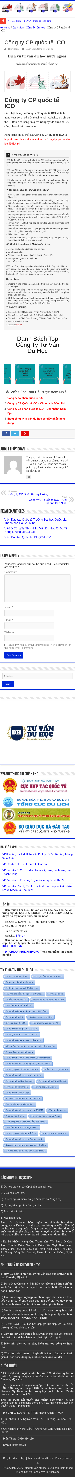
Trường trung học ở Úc (17, 976)
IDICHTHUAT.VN (12, 946)
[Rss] (37, 1463)
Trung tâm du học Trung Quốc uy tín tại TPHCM (28, 1063)
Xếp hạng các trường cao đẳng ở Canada (26, 1122)
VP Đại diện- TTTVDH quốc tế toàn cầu (29, 20)
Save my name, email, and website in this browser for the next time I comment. (37, 646)
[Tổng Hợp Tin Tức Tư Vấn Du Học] (37, 7)
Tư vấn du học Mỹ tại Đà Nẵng (46, 1116)
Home (6, 27)
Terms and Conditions (40, 1458)
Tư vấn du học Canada (17, 1087)
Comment (10, 572)
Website (9, 632)
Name (8, 607)
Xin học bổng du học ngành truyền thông (25, 1151)
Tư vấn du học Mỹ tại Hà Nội (52, 1081)
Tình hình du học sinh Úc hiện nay (22, 988)
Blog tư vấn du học (14, 1458)
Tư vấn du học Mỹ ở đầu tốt (19, 1005)
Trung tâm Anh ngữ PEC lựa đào (21, 1029)
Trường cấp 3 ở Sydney (45, 1087)
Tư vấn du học (56, 994)
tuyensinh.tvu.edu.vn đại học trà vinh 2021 (26, 1145)
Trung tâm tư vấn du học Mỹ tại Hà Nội (24, 1075)
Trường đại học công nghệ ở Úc (21, 1133)
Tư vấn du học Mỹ (14, 1017)
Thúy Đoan (13, 49)
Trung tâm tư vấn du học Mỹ (45, 1023)
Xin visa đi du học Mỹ (16, 1023)
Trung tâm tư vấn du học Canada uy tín (24, 1139)
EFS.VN (20, 935)
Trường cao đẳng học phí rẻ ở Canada (24, 994)
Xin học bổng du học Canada (48, 976)
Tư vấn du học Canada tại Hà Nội (48, 999)
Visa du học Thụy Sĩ (15, 1116)
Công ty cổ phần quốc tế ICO (25, 398)
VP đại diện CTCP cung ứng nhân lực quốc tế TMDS (33, 880)
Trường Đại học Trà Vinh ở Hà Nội (22, 1034)
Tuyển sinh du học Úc (16, 999)
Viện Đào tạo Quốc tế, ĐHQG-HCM (27, 537)
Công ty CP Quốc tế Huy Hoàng (28, 493)
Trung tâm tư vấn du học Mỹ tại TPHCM (24, 1110)
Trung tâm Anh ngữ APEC (55, 1133)
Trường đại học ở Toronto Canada (22, 1069)
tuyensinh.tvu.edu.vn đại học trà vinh (23, 1098)
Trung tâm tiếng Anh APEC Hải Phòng (23, 1040)
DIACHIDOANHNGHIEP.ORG (22, 951)
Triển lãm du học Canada (56, 1069)
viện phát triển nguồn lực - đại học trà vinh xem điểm (30, 1046)
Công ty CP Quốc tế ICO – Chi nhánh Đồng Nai (36, 403)
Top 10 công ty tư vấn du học (20, 1104)
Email (8, 619)
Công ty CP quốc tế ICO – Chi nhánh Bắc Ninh (48, 500)
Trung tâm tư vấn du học (17, 1093)
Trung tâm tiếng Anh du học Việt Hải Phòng (26, 1011)
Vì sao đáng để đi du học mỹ (19, 1052)
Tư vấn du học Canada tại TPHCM (22, 1127)
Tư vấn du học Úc (57, 1110)
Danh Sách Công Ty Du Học (28, 27)
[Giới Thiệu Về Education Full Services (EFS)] (37, 240)
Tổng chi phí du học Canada (19, 982)
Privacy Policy (63, 1458)
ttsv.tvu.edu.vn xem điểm (41, 1017)
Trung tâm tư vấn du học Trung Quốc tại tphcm (28, 1058)
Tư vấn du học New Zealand (19, 1081)
